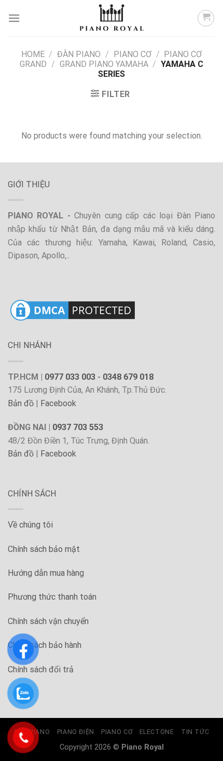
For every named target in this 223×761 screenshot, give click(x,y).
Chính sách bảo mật (44, 549)
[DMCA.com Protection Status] (72, 309)
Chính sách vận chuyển (48, 621)
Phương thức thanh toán (52, 597)
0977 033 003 (70, 377)
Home (33, 54)
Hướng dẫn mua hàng (46, 573)
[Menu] (14, 18)
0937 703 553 (77, 427)
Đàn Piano (79, 54)
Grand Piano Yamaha (104, 64)
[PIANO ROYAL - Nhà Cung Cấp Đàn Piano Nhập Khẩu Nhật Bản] (111, 18)
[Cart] (206, 18)
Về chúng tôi (30, 525)
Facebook (58, 403)
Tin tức (195, 732)
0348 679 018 (128, 377)
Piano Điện (75, 732)
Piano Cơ (132, 54)
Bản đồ (21, 403)
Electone (157, 732)
